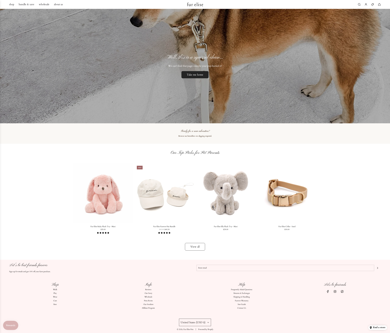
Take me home (195, 74)
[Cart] (379, 4)
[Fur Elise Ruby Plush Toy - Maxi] (103, 193)
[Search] (359, 4)
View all (195, 246)
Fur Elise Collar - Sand (286, 226)
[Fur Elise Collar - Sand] (287, 193)
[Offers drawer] (372, 4)
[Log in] (366, 4)
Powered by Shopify (205, 329)
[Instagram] (335, 291)
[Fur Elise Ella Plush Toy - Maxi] (226, 193)
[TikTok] (342, 291)
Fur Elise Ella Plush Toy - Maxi (226, 226)
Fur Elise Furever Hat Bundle (164, 226)
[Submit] (377, 268)
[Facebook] (327, 291)
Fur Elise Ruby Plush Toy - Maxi (102, 226)
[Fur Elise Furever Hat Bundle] (164, 193)
